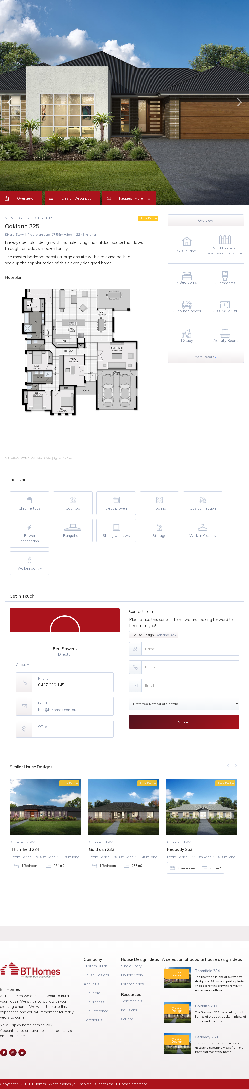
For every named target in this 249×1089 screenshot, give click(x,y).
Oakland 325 (43, 218)
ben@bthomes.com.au (57, 709)
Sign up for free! (62, 458)
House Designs (96, 975)
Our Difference (96, 1011)
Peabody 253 (206, 1037)
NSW (9, 218)
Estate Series (132, 984)
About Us (91, 984)
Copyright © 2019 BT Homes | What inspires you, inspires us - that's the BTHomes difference (73, 1084)
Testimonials (131, 1001)
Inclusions (129, 1010)
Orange (23, 218)
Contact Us (93, 1020)
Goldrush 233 (206, 1006)
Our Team (92, 993)
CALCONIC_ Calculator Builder (33, 458)
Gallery (127, 1019)
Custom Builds (96, 966)
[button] (9, 102)
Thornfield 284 (207, 970)
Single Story (131, 966)
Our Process (94, 1002)
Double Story (132, 975)
